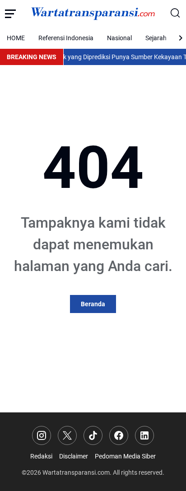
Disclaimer (73, 456)
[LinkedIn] (144, 435)
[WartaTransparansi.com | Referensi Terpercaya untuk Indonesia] (93, 13)
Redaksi (41, 456)
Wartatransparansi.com (76, 472)
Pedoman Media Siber (125, 456)
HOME (16, 38)
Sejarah (156, 38)
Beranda (93, 304)
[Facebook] (118, 435)
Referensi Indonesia (65, 38)
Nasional (119, 38)
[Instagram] (41, 435)
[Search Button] (176, 14)
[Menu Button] (10, 14)
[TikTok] (93, 435)
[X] (67, 435)
